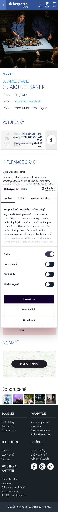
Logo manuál (8, 454)
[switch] (49, 264)
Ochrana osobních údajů (13, 487)
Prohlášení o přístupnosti (14, 495)
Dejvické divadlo (16, 81)
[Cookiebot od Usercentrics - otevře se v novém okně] (42, 189)
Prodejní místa (9, 430)
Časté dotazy (8, 422)
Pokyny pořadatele (40, 458)
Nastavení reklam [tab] (40, 198)
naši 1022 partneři (21, 214)
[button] (47, 5)
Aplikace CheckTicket (41, 434)
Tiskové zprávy (38, 450)
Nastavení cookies (10, 491)
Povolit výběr (29, 309)
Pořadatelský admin (40, 430)
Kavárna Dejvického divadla (28, 101)
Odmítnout (29, 320)
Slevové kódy (8, 426)
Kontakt (6, 458)
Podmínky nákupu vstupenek (10, 481)
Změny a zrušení (39, 454)
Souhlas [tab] (8, 198)
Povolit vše (29, 299)
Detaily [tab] (22, 198)
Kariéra (5, 450)
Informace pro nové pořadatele (40, 424)
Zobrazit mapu (29, 364)
